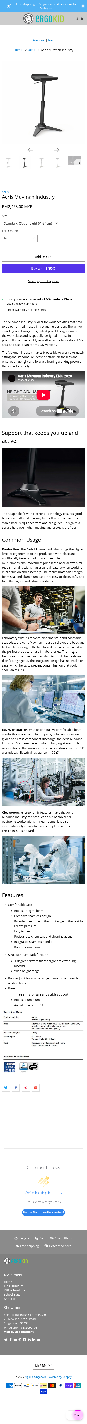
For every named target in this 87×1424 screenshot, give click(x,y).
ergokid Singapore (35, 1377)
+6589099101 (28, 1327)
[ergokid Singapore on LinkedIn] (34, 1340)
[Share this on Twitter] (6, 1088)
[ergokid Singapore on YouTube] (15, 1340)
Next (51, 40)
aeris (31, 49)
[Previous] (30, 150)
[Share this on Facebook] (16, 1088)
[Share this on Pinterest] (26, 1088)
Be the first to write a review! (43, 1212)
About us (10, 1299)
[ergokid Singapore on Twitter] (6, 1340)
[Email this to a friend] (36, 1088)
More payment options (43, 281)
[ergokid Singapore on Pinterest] (20, 1340)
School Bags (12, 1294)
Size (4, 216)
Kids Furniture (13, 1286)
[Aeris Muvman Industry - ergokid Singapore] (43, 102)
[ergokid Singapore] (43, 18)
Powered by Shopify (60, 1377)
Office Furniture (14, 1290)
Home (18, 49)
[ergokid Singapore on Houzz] (29, 1340)
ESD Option (10, 231)
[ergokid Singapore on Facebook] (10, 1340)
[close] (83, 6)
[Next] (57, 150)
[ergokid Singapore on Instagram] (24, 1340)
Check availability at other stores (26, 310)
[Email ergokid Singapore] (38, 1340)
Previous (38, 40)
